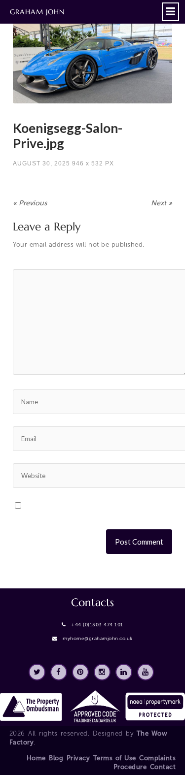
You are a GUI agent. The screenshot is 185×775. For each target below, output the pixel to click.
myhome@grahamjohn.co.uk (98, 639)
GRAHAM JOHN (37, 11)
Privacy (78, 758)
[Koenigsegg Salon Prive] (92, 58)
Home (36, 758)
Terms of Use (114, 758)
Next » (161, 203)
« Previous (30, 203)
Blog (56, 758)
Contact (163, 767)
